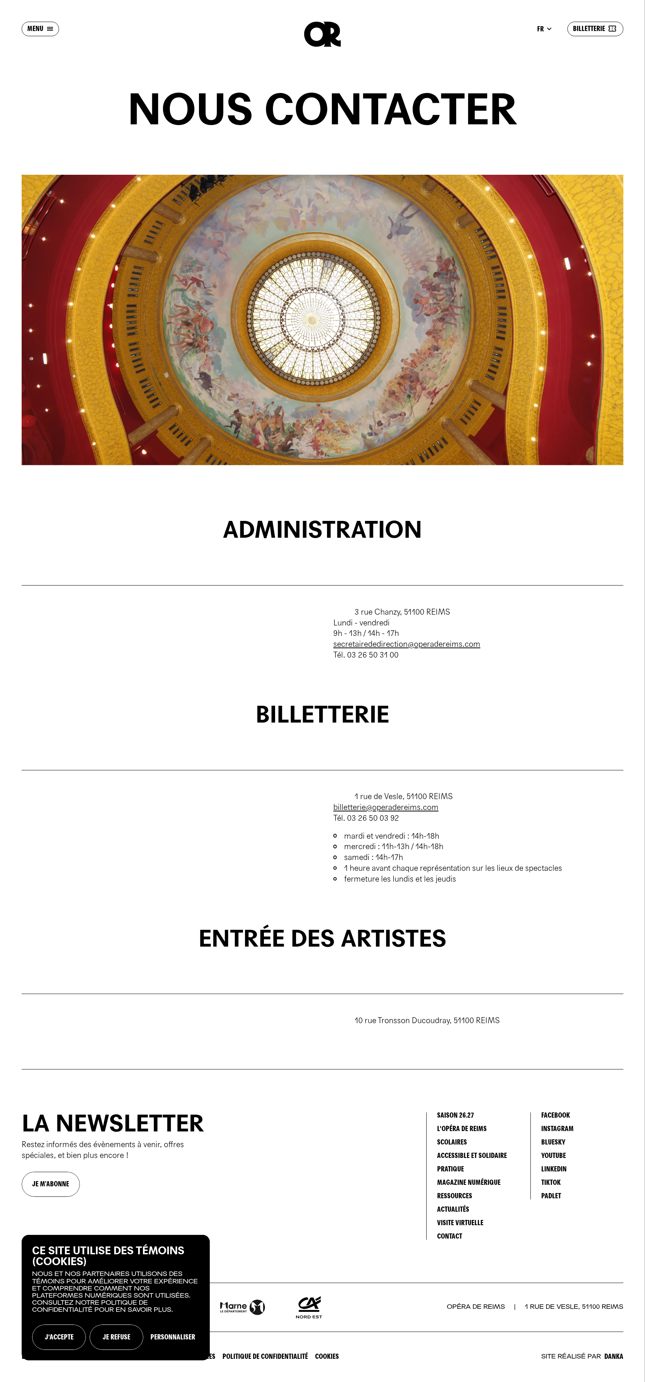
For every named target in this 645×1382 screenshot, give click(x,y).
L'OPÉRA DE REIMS (462, 1128)
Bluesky (553, 1142)
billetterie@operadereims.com (386, 807)
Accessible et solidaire (472, 1155)
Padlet (551, 1196)
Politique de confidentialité (265, 1356)
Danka (613, 1357)
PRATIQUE (450, 1169)
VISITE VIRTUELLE (460, 1222)
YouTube (553, 1155)
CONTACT (449, 1236)
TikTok (551, 1182)
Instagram (557, 1128)
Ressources (454, 1196)
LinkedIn (554, 1169)
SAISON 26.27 (455, 1115)
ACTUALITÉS (453, 1209)
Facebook (555, 1115)
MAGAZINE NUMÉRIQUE (469, 1182)
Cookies (327, 1356)
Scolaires (452, 1142)
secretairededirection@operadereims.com (406, 644)
